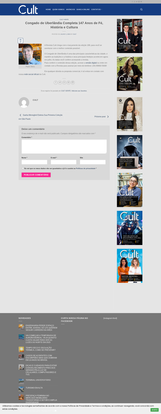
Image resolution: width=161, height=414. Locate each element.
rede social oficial (31, 74)
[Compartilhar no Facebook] (56, 83)
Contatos (96, 9)
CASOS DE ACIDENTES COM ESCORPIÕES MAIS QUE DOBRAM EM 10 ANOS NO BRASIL (41, 358)
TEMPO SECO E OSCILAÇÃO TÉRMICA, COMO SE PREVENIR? (41, 349)
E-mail (54, 158)
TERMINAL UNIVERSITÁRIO (38, 380)
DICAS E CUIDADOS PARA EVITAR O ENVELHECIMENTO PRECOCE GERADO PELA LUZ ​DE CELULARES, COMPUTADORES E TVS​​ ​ (41, 370)
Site (81, 158)
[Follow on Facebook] (132, 2)
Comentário (27, 137)
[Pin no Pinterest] (68, 83)
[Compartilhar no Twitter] (60, 83)
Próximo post (100, 117)
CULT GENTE (64, 19)
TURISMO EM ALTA (34, 388)
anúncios (70, 9)
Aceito (154, 410)
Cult (74, 34)
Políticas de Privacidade (79, 406)
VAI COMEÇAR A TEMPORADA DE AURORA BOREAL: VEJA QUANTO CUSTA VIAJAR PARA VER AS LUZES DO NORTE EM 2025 (41, 338)
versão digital (91, 63)
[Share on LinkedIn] (73, 83)
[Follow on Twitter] (136, 2)
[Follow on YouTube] (141, 2)
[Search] (141, 9)
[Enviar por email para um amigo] (64, 83)
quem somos (58, 9)
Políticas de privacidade (85, 168)
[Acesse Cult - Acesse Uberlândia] (30, 9)
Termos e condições (101, 406)
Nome (24, 158)
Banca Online (83, 9)
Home (48, 9)
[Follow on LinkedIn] (139, 2)
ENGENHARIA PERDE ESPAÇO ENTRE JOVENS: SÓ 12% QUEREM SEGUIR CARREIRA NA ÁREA (41, 328)
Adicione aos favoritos (79, 91)
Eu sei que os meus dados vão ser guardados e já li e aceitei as (60, 168)
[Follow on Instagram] (134, 2)
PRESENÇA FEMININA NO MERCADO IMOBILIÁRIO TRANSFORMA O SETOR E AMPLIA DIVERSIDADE (41, 399)
